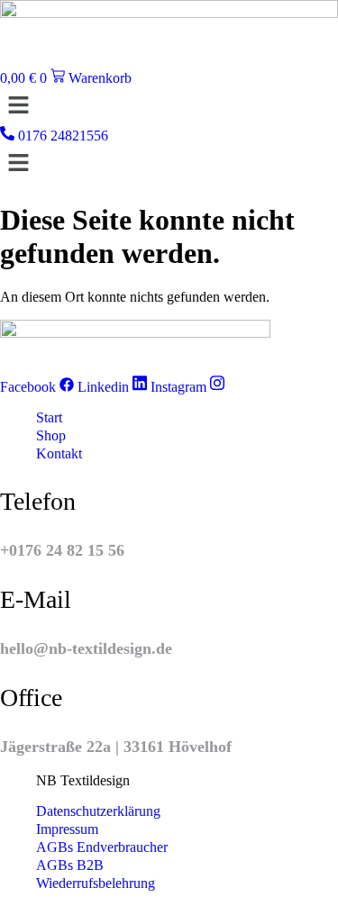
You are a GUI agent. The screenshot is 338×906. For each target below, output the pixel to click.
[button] (169, 106)
